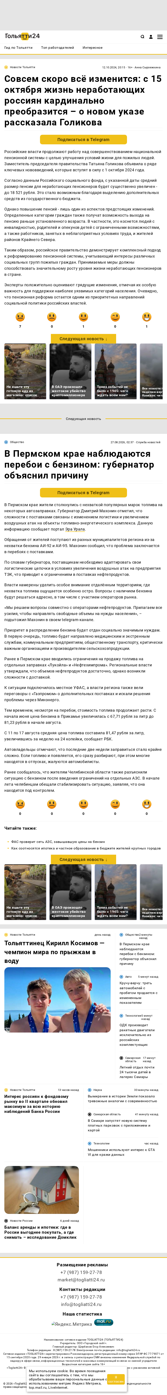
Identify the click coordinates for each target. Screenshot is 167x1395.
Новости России (21, 1220)
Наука (98, 1090)
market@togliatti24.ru (81, 1279)
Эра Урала (75, 529)
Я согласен (116, 1379)
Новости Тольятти (22, 67)
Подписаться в (83, 139)
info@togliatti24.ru (81, 1304)
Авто (128, 976)
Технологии (133, 1015)
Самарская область (132, 1059)
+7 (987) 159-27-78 (81, 1272)
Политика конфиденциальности (128, 1383)
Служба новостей (148, 442)
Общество (17, 442)
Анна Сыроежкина (147, 67)
